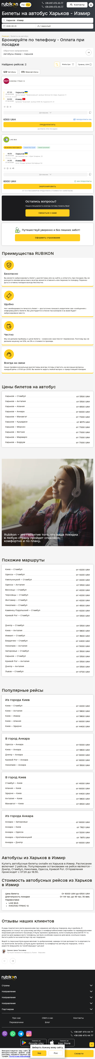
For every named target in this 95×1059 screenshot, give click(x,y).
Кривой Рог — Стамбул (17, 615)
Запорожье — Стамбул (17, 651)
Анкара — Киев (13, 827)
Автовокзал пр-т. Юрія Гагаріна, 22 (29, 156)
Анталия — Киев (13, 798)
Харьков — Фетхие (15, 432)
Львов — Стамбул (14, 671)
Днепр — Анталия (14, 666)
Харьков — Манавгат (16, 416)
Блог (47, 1022)
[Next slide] (13, 961)
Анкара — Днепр (14, 842)
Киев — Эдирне (13, 726)
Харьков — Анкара (14, 411)
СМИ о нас (47, 1018)
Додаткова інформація (19, 1056)
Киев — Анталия (13, 630)
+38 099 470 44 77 (54, 7)
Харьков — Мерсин (15, 427)
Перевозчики (16, 1022)
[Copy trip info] (90, 112)
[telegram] (21, 1034)
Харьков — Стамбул (15, 396)
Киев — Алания (13, 721)
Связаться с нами (47, 213)
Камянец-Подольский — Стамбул (22, 610)
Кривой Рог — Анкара (16, 760)
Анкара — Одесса (14, 832)
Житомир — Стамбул (16, 600)
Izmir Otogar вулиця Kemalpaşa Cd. (29, 163)
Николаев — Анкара (15, 765)
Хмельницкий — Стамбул (18, 579)
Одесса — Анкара (14, 744)
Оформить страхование (47, 238)
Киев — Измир (12, 716)
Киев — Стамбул (13, 569)
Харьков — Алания (15, 406)
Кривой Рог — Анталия (17, 661)
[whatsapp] (13, 1034)
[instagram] (29, 1034)
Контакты (78, 1018)
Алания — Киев (13, 788)
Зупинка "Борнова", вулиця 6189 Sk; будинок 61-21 (34, 102)
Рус (28, 5)
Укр (23, 5)
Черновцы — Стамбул (16, 595)
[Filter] (57, 64)
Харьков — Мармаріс (16, 437)
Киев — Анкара (13, 749)
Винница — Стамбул (16, 590)
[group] (47, 940)
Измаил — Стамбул (15, 635)
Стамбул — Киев (13, 783)
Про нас (16, 1018)
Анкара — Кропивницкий (18, 837)
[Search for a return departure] (89, 52)
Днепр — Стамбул (14, 625)
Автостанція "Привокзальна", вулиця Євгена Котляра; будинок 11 (41, 95)
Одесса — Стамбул (15, 574)
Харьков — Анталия (15, 401)
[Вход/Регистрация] (91, 4)
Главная (5, 36)
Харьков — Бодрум (15, 442)
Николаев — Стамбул (16, 605)
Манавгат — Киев (14, 803)
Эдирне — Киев (13, 793)
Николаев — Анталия (16, 646)
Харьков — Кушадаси (16, 422)
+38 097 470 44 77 (54, 3)
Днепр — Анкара (14, 755)
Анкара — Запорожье (16, 822)
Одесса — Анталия (15, 585)
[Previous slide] (5, 961)
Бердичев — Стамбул (16, 641)
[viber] (5, 1034)
